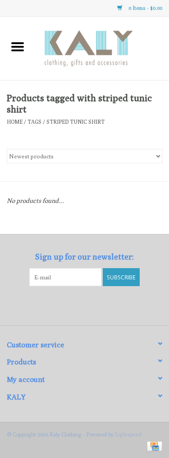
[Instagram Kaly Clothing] (92, 304)
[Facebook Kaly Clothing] (76, 304)
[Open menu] (17, 46)
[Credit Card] (153, 445)
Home (15, 121)
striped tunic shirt (75, 121)
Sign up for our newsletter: (84, 256)
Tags (34, 121)
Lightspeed (128, 434)
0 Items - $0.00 (144, 7)
